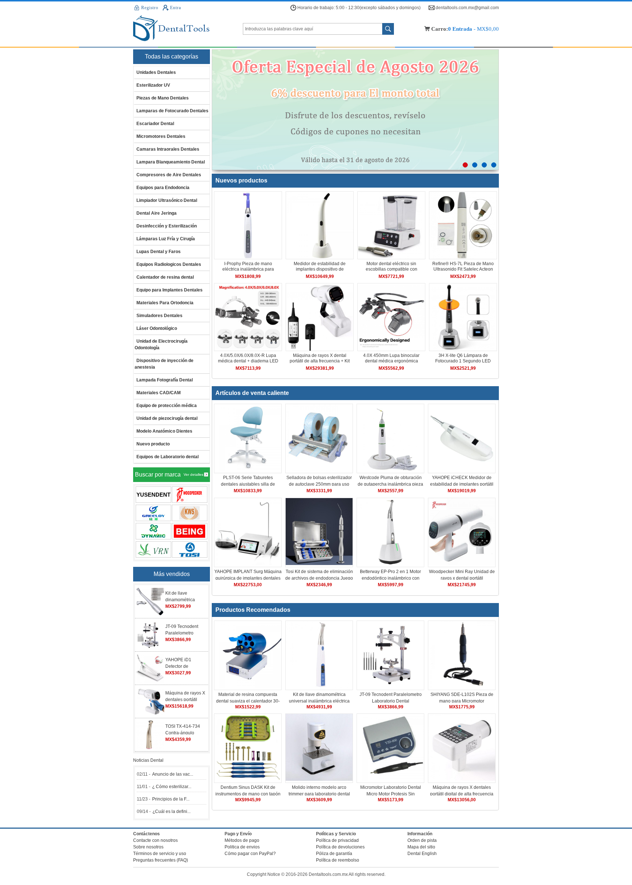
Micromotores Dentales (160, 136)
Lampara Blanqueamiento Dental (170, 162)
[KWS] (189, 513)
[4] (493, 164)
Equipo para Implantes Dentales (169, 290)
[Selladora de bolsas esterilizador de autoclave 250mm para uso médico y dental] (319, 469)
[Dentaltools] (188, 28)
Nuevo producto (153, 444)
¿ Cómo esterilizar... (171, 786)
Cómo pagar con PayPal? (250, 853)
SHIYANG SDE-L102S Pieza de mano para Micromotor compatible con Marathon (461, 701)
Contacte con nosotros (155, 840)
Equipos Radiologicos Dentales (168, 264)
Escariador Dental (155, 123)
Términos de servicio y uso (159, 853)
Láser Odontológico (156, 328)
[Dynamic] (153, 531)
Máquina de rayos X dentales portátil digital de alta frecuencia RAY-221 (461, 794)
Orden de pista (422, 840)
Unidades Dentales (156, 72)
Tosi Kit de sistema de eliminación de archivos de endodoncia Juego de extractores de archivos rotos (319, 578)
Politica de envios (242, 847)
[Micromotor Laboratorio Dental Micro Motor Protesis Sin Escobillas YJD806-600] (390, 779)
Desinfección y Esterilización (166, 226)
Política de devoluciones (340, 847)
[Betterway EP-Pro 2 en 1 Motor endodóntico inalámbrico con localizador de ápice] (390, 563)
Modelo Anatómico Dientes (164, 431)
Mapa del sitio (421, 847)
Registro (149, 7)
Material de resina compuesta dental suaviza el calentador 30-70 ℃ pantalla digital (248, 701)
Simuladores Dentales (159, 315)
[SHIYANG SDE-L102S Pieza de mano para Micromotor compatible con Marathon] (461, 686)
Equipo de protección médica (166, 405)
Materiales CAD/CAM (158, 392)
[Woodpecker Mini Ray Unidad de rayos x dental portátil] (461, 563)
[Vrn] (153, 549)
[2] (474, 164)
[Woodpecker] (189, 494)
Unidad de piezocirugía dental (167, 418)
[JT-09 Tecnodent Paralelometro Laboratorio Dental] (390, 686)
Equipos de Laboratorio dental (167, 456)
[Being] (189, 531)
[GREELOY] (153, 513)
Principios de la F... (170, 799)
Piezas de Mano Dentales (162, 98)
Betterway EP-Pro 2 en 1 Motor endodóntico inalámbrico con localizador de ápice (390, 578)
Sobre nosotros (148, 847)
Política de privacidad (337, 840)
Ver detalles (193, 474)
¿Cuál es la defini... (172, 811)
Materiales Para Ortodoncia (164, 302)
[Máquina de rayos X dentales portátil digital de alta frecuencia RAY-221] (461, 779)
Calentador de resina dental (165, 277)
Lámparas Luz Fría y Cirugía (165, 238)
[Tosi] (189, 549)
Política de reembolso (337, 860)
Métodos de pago (242, 840)
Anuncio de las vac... (172, 774)
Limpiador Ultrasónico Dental (166, 200)
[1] (465, 164)
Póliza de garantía (334, 853)
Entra (175, 7)
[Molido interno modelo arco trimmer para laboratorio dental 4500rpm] (319, 779)
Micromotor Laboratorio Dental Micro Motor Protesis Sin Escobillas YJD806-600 (390, 794)
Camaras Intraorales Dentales (167, 149)
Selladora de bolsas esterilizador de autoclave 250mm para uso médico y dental (319, 484)
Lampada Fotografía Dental (164, 380)
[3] (484, 164)
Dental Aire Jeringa (156, 213)
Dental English (422, 853)
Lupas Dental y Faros (158, 251)
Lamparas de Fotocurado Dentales (172, 110)
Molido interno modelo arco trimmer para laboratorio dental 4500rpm (319, 794)
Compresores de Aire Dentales (168, 174)
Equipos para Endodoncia (162, 187)
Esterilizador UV (153, 85)
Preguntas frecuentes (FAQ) (160, 860)
